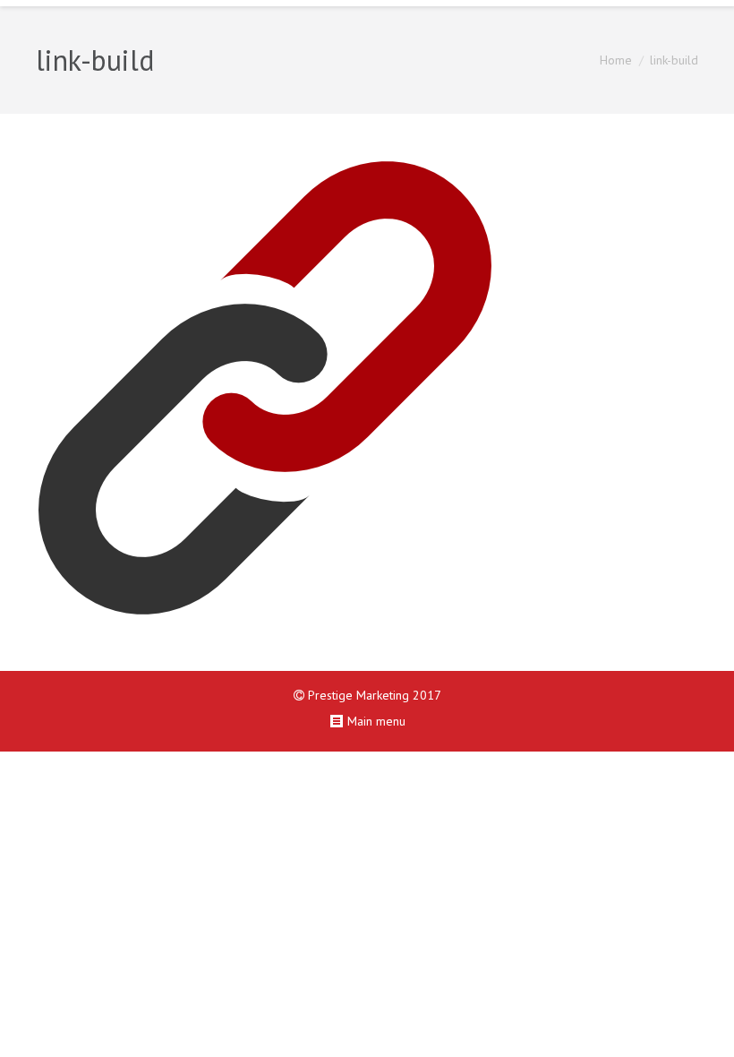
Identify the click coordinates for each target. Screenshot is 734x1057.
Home (616, 60)
